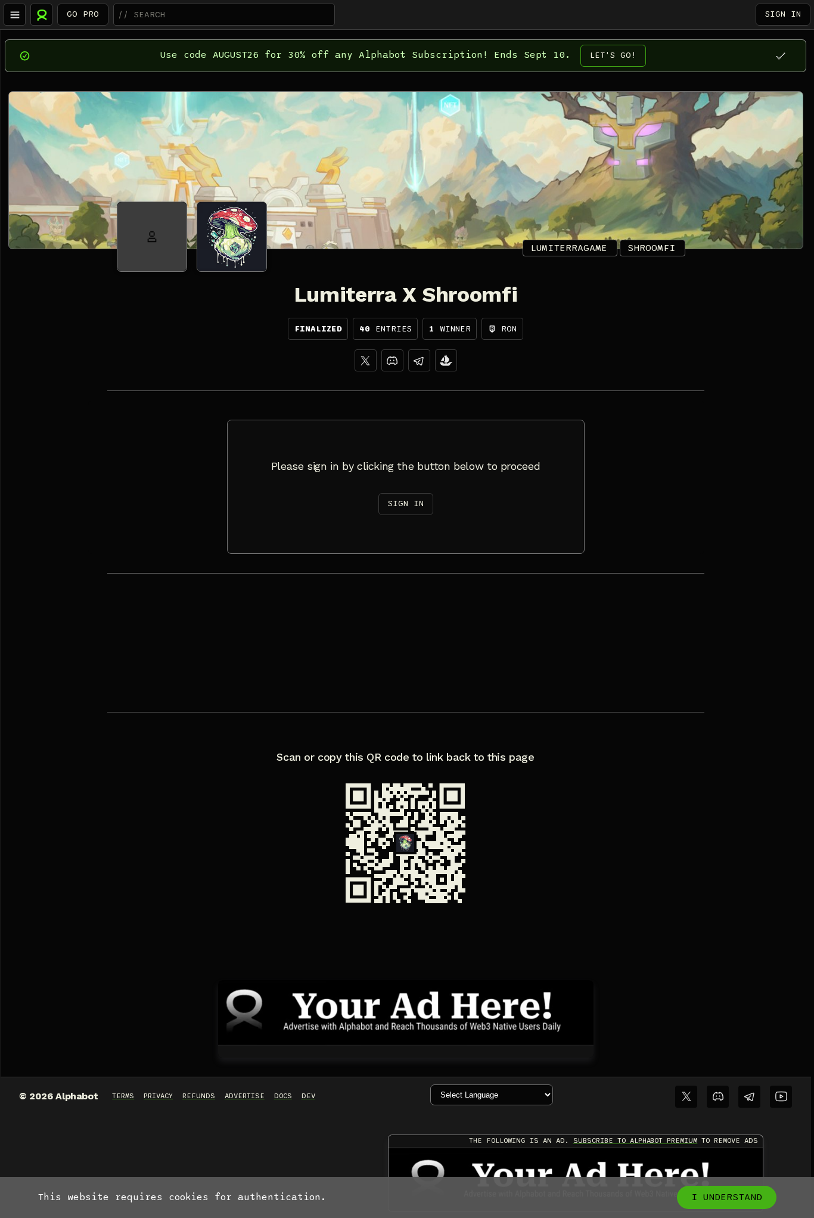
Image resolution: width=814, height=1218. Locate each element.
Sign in (783, 14)
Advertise (245, 1096)
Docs (283, 1096)
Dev (308, 1096)
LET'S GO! (613, 55)
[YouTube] (781, 1097)
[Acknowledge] (780, 56)
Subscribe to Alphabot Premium (635, 1140)
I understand (726, 1197)
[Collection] (446, 360)
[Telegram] (749, 1097)
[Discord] (392, 360)
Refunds (198, 1096)
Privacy (158, 1096)
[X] (366, 360)
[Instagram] (419, 360)
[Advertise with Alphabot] (406, 1010)
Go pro (83, 14)
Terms (123, 1096)
